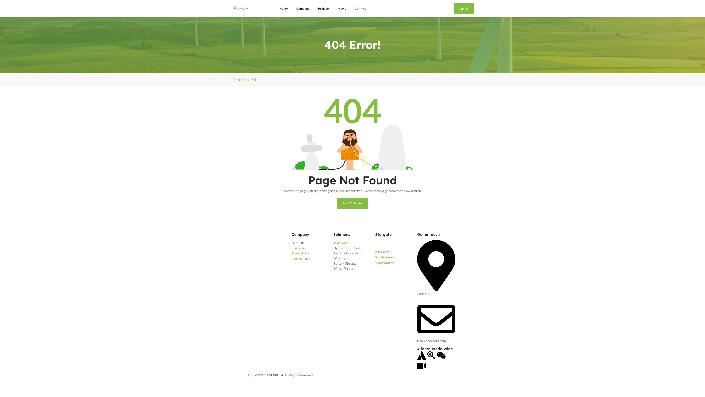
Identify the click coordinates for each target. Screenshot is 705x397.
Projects (324, 8)
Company (303, 8)
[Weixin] (441, 355)
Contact (360, 8)
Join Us (463, 8)
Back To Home (352, 203)
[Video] (421, 365)
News (342, 8)
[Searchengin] (431, 355)
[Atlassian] (421, 355)
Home (283, 8)
